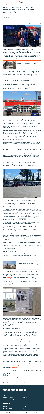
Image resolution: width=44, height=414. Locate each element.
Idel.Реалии (5, 15)
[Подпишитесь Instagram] (17, 390)
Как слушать (5, 406)
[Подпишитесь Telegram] (14, 390)
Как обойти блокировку (7, 408)
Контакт (24, 399)
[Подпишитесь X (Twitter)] (9, 390)
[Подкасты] (22, 390)
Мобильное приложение (8, 397)
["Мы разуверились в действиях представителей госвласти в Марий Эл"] (9, 265)
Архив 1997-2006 (26, 397)
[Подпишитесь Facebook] (6, 390)
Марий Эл (5, 4)
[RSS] (20, 390)
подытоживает (22, 217)
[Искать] (36, 412)
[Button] (29, 20)
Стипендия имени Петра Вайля (9, 399)
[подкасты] (17, 412)
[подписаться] (25, 390)
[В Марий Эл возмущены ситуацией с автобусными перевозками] (9, 65)
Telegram (20, 365)
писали (28, 82)
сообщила (9, 277)
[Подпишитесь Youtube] (12, 390)
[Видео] (27, 412)
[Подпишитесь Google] (4, 390)
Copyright (24, 408)
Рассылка (24, 406)
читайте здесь (14, 367)
